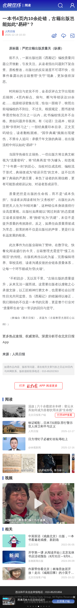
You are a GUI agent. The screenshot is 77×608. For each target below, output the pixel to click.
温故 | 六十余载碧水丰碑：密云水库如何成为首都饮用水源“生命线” (50, 408)
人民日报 (10, 31)
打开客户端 (63, 601)
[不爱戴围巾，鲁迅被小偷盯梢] (53, 462)
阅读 (28, 5)
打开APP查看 (64, 415)
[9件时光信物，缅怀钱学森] (19, 462)
